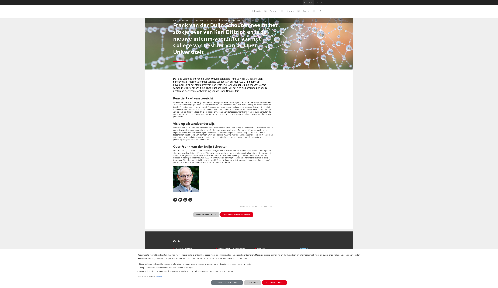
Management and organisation (230, 249)
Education (257, 11)
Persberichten (199, 20)
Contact (307, 11)
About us (291, 11)
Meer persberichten (206, 214)
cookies (159, 276)
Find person (261, 249)
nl (322, 2)
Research (274, 11)
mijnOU (308, 2)
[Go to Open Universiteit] (185, 11)
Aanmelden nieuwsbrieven (237, 214)
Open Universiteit (180, 20)
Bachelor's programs (183, 249)
